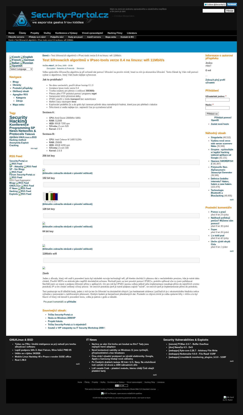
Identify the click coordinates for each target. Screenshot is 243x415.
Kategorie (21, 97)
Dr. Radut (228, 400)
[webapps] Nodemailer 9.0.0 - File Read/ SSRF (192, 354)
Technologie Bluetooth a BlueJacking (217, 193)
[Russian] (26, 63)
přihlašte (71, 301)
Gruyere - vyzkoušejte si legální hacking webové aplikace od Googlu (222, 153)
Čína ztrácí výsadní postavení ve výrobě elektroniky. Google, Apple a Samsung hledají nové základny (123, 357)
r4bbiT (51, 66)
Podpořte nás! (57, 37)
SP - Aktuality (16, 166)
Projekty (35, 33)
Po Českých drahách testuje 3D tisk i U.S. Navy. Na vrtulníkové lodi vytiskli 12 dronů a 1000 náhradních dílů (124, 363)
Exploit (24, 142)
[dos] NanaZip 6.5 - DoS (181, 347)
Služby (47, 33)
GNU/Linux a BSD (28, 137)
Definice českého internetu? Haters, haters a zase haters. (221, 181)
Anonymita (14, 142)
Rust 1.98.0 (20, 360)
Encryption (51, 68)
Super (214, 229)
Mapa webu (110, 37)
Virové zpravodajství (92, 33)
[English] (27, 57)
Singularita (216, 137)
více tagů (34, 148)
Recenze (80, 68)
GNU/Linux (15, 185)
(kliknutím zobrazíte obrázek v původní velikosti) (67, 173)
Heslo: (209, 105)
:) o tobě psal (217, 235)
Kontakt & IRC (127, 37)
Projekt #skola (55, 321)
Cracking (14, 145)
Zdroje (19, 101)
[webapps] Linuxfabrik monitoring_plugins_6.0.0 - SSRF (197, 357)
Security (18, 117)
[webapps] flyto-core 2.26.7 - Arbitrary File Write (193, 350)
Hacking (18, 121)
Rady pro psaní (75, 37)
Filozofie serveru (16, 37)
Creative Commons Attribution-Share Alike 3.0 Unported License (131, 389)
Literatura (132, 33)
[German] (28, 60)
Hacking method (17, 140)
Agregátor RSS (20, 94)
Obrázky (17, 85)
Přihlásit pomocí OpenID (221, 119)
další (232, 200)
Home (11, 33)
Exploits (14, 194)
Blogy (16, 82)
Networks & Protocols (22, 132)
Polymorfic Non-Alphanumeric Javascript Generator (221, 170)
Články (22, 33)
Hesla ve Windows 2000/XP (62, 318)
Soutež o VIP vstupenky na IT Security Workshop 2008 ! (76, 328)
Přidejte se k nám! (37, 37)
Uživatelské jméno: (215, 96)
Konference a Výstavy (66, 33)
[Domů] (58, 26)
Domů (10, 40)
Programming (19, 128)
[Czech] (14, 57)
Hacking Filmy (115, 33)
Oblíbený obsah (21, 91)
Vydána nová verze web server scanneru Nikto (221, 143)
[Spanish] (15, 65)
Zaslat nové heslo (220, 124)
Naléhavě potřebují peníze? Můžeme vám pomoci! (222, 221)
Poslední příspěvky (22, 88)
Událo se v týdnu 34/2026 (27, 353)
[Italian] (14, 63)
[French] (15, 60)
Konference (19, 125)
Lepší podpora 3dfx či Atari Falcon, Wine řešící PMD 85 (43, 350)
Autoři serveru (94, 37)
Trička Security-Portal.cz (60, 314)
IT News (13, 188)
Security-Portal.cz (18, 161)
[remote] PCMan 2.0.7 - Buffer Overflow (188, 344)
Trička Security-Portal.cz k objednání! (67, 324)
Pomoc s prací (218, 212)
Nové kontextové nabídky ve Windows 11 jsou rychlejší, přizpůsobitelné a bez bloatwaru (120, 351)
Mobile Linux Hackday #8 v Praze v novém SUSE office (43, 356)
